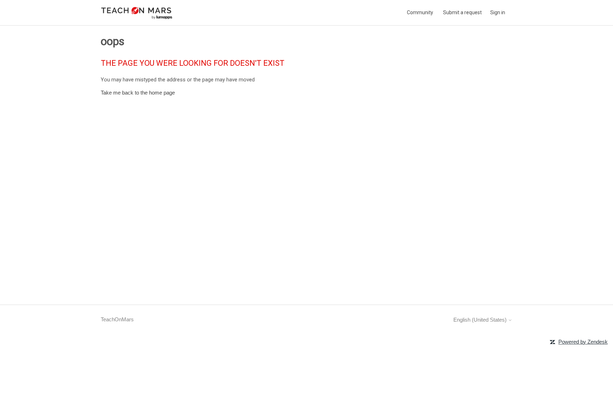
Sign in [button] (497, 12)
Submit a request (462, 12)
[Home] (137, 12)
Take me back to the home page (138, 93)
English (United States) (480, 320)
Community (420, 12)
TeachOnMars (117, 319)
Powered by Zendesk (583, 342)
